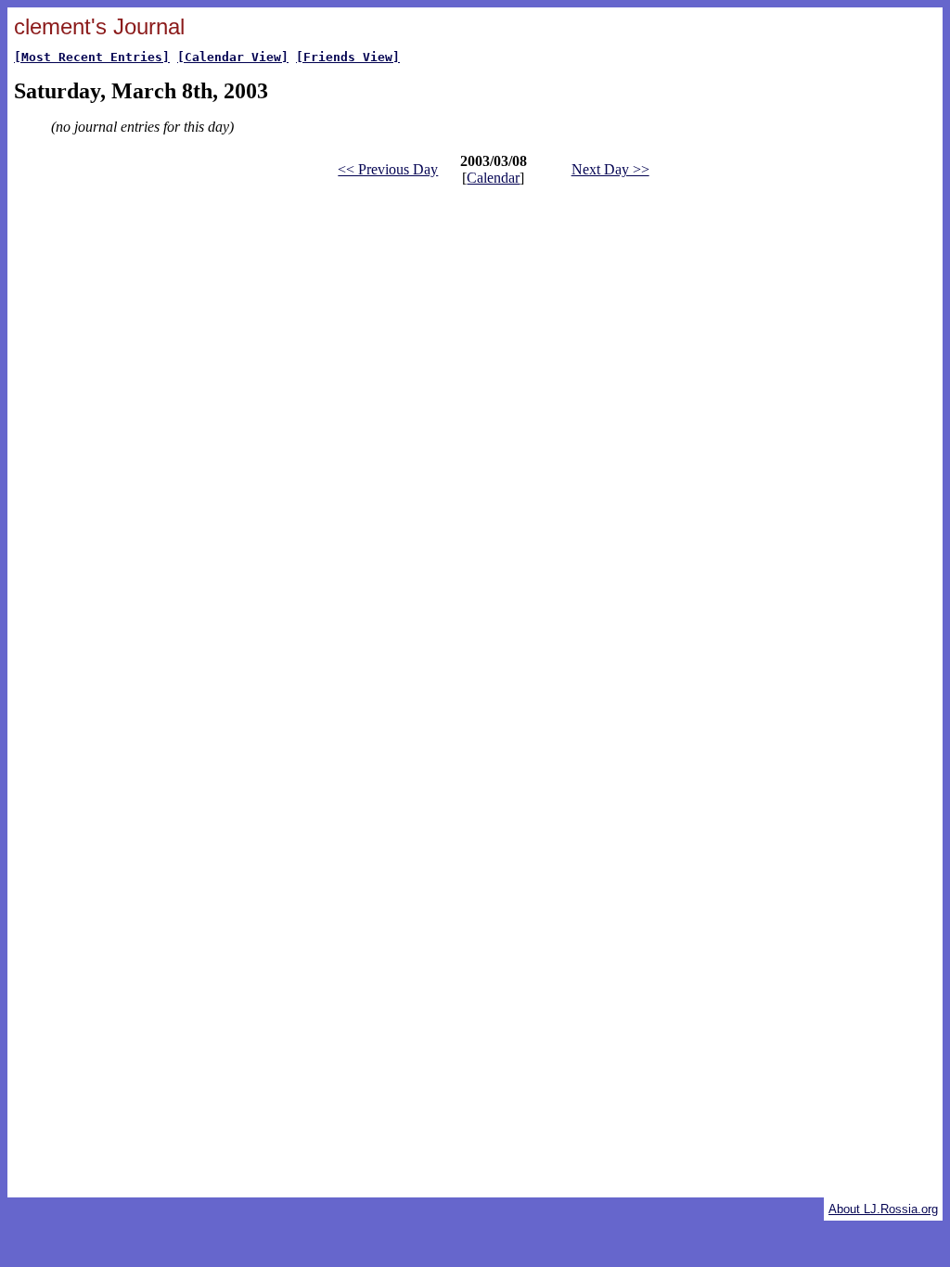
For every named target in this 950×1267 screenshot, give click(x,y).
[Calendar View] (233, 57)
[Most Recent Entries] (92, 57)
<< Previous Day (388, 169)
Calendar (493, 178)
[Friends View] (348, 57)
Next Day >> (610, 169)
